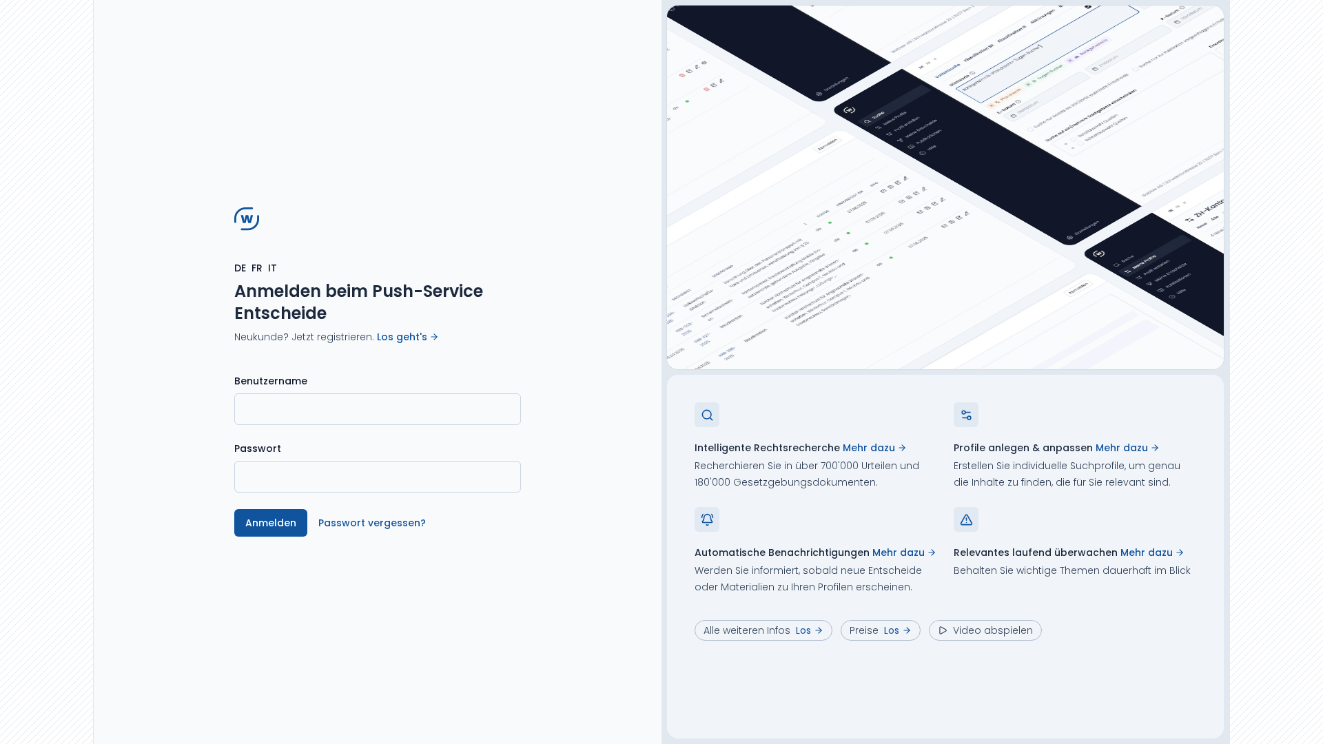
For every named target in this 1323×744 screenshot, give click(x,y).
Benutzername (270, 381)
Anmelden (270, 523)
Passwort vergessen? (372, 523)
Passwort (257, 448)
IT (272, 268)
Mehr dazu (869, 448)
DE (240, 268)
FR (257, 268)
